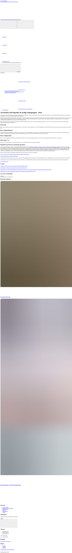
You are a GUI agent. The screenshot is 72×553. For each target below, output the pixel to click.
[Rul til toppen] (8, 523)
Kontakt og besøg (5, 507)
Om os (20, 19)
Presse (1, 1)
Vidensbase (5, 19)
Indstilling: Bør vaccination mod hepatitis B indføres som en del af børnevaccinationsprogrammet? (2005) (17, 171)
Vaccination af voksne (22, 100)
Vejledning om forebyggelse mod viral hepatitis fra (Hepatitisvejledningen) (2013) (14, 166)
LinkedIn (4, 545)
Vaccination (4, 53)
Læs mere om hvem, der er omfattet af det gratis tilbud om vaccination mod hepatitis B (14, 154)
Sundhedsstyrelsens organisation (8, 508)
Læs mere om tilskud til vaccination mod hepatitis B (9, 156)
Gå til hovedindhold (3, 0)
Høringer (12, 19)
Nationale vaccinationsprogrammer (24, 81)
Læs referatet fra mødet (4, 161)
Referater (4, 510)
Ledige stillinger (5, 511)
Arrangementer (16, 19)
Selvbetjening (13, 1)
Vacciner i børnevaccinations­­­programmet (11, 90)
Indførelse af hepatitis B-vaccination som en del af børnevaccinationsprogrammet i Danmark (44, 146)
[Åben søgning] (8, 24)
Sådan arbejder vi (5, 509)
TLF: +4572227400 (7, 541)
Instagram (4, 547)
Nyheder (1, 19)
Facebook (4, 546)
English (16, 1)
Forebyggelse (5, 45)
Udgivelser (9, 19)
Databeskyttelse (11, 549)
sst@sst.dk (2, 541)
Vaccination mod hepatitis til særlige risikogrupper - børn (14, 91)
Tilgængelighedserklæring (4, 549)
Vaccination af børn (6, 61)
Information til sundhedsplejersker (10, 92)
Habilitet (4, 512)
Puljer (3, 1)
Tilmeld (1, 518)
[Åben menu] (25, 24)
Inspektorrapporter (7, 1)
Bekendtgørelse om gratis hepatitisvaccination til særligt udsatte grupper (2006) (13, 167)
